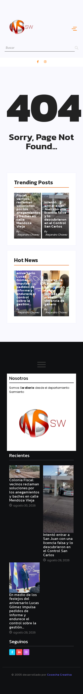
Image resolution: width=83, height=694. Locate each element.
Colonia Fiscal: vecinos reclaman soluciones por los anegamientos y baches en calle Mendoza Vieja (28, 209)
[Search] (76, 48)
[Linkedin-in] (19, 652)
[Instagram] (45, 61)
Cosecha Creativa (59, 674)
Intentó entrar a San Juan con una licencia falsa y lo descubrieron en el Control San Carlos (55, 214)
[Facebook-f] (38, 61)
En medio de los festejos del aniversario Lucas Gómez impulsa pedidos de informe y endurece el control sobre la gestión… (26, 283)
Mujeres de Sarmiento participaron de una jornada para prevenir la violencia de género (55, 292)
